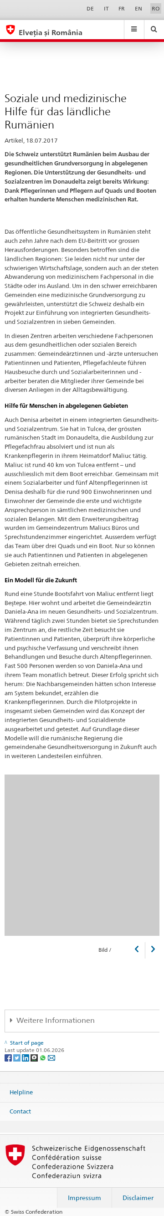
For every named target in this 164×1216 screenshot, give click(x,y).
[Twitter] (17, 1057)
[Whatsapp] (43, 1057)
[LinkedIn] (26, 1057)
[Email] (51, 1057)
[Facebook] (9, 1057)
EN (138, 8)
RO (155, 8)
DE (90, 8)
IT (106, 8)
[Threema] (35, 1057)
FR (121, 8)
